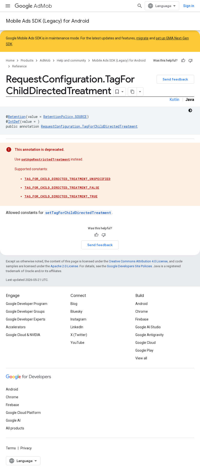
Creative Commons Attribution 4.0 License (138, 261)
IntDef (14, 121)
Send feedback (175, 79)
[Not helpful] (190, 60)
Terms (11, 448)
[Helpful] (183, 60)
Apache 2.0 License (64, 266)
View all (141, 358)
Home (10, 60)
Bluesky (76, 311)
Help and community (71, 60)
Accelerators (16, 327)
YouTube (77, 343)
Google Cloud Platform (23, 413)
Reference (19, 66)
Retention (17, 116)
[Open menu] (8, 6)
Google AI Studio (148, 327)
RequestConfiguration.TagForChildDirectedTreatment (89, 126)
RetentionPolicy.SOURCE (65, 116)
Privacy (26, 448)
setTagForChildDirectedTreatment (78, 212)
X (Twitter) (78, 335)
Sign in (188, 6)
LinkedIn (76, 327)
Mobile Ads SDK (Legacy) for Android (47, 21)
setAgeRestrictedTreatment (45, 159)
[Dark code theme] (190, 110)
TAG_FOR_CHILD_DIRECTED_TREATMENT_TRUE (61, 196)
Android (141, 304)
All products (15, 428)
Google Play (144, 350)
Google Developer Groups (25, 311)
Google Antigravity (149, 335)
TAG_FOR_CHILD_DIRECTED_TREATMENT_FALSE (61, 187)
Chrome (141, 311)
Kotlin (174, 99)
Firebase (142, 319)
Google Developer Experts (25, 319)
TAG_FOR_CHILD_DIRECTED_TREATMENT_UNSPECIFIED (67, 179)
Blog (73, 304)
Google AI (13, 420)
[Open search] (140, 6)
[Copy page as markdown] (132, 92)
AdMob (43, 6)
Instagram (78, 319)
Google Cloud (145, 343)
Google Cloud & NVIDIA (23, 335)
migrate (142, 38)
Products (27, 60)
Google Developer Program (26, 304)
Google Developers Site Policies (129, 266)
